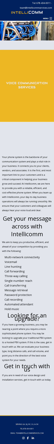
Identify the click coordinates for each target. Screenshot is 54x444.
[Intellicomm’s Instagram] (22, 437)
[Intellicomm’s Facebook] (27, 437)
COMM (27, 12)
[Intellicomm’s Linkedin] (32, 437)
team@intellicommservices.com (36, 7)
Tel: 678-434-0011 (41, 3)
